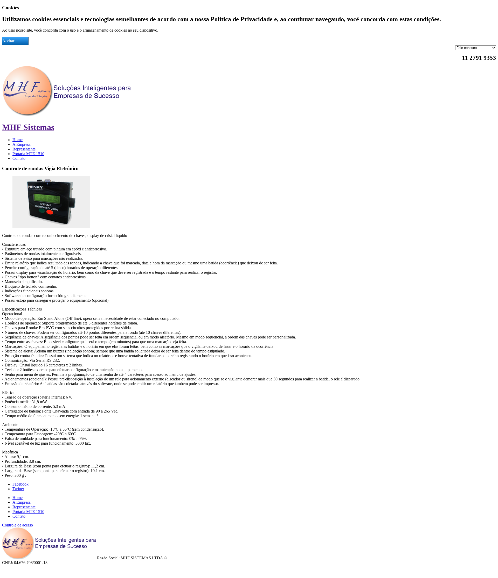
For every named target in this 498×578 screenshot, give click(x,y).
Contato (18, 158)
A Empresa (21, 144)
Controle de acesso (17, 525)
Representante (24, 149)
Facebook (20, 484)
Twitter (18, 489)
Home (17, 140)
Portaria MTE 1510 (28, 153)
